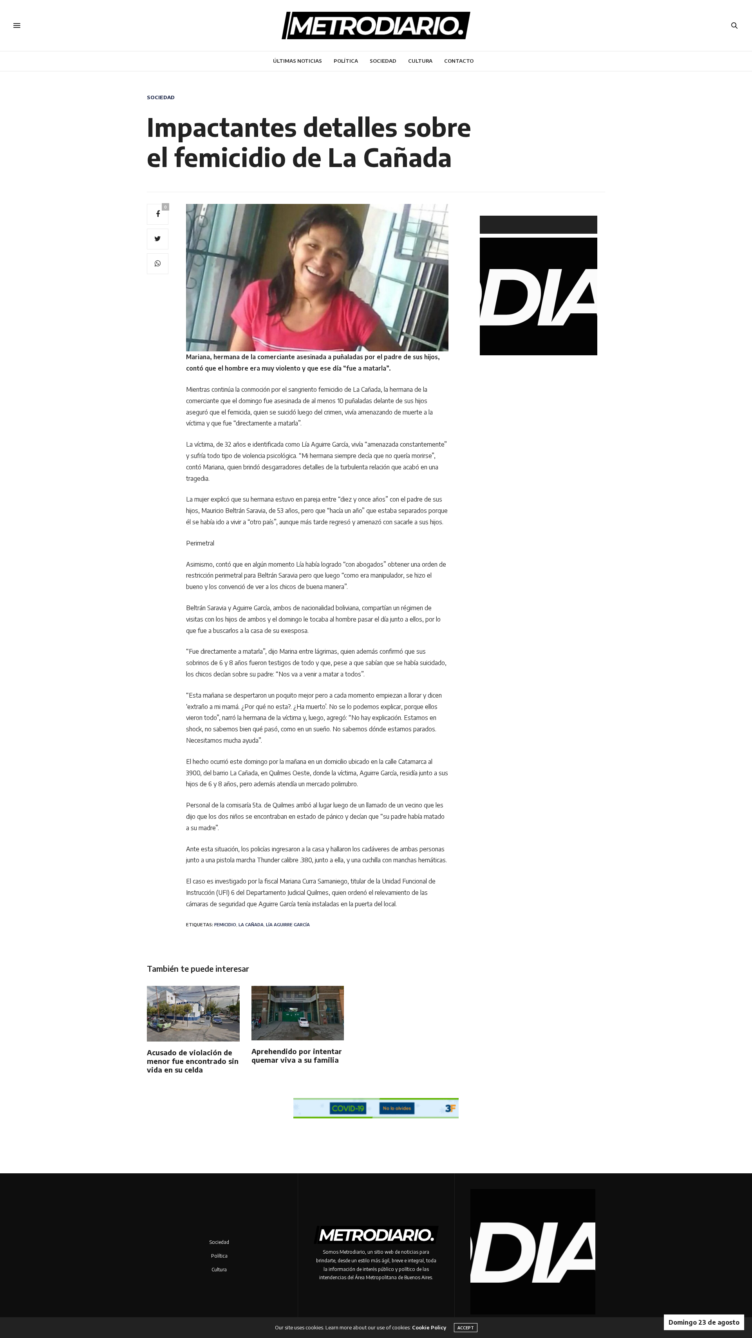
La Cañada (251, 924)
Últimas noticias (297, 61)
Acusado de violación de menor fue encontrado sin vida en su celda (193, 1061)
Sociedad (383, 61)
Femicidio (225, 924)
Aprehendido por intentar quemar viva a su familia (296, 1055)
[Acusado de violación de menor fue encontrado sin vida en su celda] (193, 1014)
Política (346, 61)
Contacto (459, 61)
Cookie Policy (429, 1327)
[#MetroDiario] (376, 25)
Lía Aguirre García (288, 924)
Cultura (420, 61)
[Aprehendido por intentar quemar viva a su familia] (297, 1013)
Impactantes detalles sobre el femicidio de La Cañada (309, 142)
